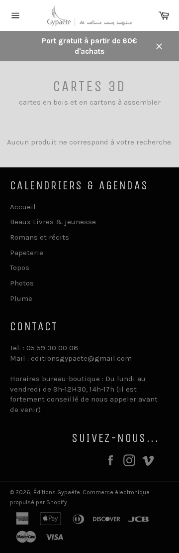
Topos (19, 267)
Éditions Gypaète (56, 492)
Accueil (23, 206)
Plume (21, 298)
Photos (22, 282)
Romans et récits (39, 237)
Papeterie (26, 252)
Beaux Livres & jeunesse (53, 221)
